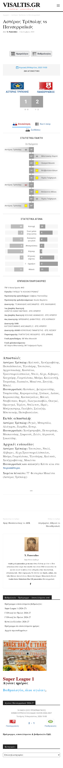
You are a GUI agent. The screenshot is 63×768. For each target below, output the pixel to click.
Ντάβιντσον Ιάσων (49, 170)
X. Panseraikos (12, 32)
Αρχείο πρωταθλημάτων (16, 630)
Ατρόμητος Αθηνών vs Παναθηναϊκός (49, 524)
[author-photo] (31, 551)
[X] (22, 42)
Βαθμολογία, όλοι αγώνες (24, 689)
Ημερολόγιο (22, 54)
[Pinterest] (29, 42)
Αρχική (5, 15)
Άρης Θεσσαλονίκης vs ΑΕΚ (16, 522)
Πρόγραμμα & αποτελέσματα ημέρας (22, 626)
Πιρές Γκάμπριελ (48, 178)
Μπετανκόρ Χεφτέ (49, 156)
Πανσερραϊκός (46, 92)
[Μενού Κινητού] (58, 6)
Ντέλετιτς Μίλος (49, 192)
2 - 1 (31, 723)
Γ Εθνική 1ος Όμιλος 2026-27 (18, 612)
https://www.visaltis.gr (31, 559)
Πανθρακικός (51, 726)
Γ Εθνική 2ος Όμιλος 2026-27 (18, 617)
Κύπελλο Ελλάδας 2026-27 (17, 621)
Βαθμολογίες (44, 54)
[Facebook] (15, 42)
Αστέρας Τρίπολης (17, 91)
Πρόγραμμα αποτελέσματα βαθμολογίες (23, 604)
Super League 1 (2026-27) (16, 608)
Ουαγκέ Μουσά (48, 163)
